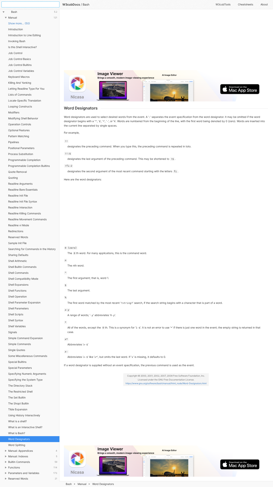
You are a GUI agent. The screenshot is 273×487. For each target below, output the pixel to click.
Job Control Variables (21, 70)
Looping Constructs (20, 106)
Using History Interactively (24, 415)
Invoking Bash (16, 41)
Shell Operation (17, 296)
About (264, 4)
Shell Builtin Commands (22, 266)
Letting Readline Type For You (26, 88)
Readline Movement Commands (27, 219)
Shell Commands (18, 272)
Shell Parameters (18, 308)
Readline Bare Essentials (23, 189)
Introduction (15, 29)
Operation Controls (19, 124)
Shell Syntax (15, 320)
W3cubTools (223, 4)
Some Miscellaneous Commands (27, 355)
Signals (12, 332)
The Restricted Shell (20, 391)
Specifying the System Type (25, 379)
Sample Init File (17, 243)
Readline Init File (18, 195)
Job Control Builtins (20, 64)
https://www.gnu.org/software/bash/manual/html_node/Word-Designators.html (166, 383)
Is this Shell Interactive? (22, 47)
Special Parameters (20, 367)
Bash (69, 484)
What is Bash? (16, 433)
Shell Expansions (18, 284)
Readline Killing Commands (24, 213)
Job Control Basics (19, 59)
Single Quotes (16, 350)
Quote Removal (17, 171)
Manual (82, 484)
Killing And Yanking (19, 82)
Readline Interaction (20, 207)
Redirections (15, 231)
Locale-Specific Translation (24, 100)
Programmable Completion (24, 159)
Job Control (15, 53)
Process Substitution (20, 154)
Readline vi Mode (18, 225)
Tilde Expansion (17, 409)
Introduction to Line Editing (24, 35)
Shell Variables (17, 326)
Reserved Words (18, 237)
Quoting (13, 177)
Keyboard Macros (19, 76)
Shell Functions (17, 290)
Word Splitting (16, 445)
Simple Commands (19, 344)
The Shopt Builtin (18, 403)
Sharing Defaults (18, 254)
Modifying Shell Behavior (23, 118)
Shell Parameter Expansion (24, 302)
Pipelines (13, 142)
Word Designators (19, 439)
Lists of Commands (19, 94)
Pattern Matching (18, 136)
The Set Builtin (17, 397)
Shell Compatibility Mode (23, 278)
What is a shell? (17, 421)
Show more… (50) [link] (19, 23)
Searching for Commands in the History (32, 249)
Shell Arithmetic (17, 260)
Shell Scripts (15, 314)
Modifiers (13, 112)
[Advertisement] (166, 41)
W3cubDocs (71, 4)
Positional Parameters (21, 148)
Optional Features (19, 130)
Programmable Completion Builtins (29, 165)
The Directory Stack (20, 385)
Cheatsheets (245, 4)
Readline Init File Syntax (22, 201)
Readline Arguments (20, 183)
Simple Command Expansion (25, 338)
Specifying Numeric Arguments (27, 373)
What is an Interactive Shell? (25, 427)
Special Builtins (17, 361)
